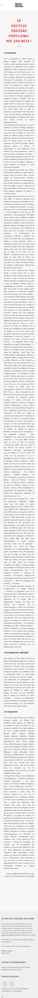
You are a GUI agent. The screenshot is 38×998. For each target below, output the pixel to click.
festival (20, 926)
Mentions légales (7, 951)
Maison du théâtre (8, 935)
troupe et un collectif (20, 939)
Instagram (18, 991)
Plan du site (5, 953)
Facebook (7, 991)
